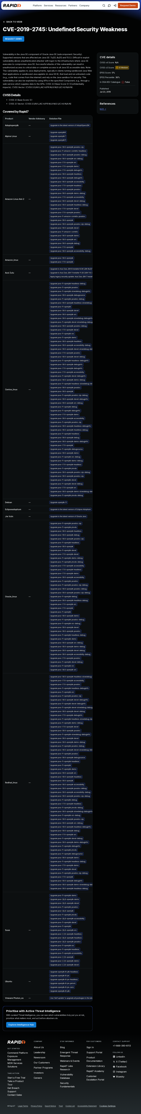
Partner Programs (43, 1067)
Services (48, 5)
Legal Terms (23, 1106)
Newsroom (39, 1057)
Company (84, 5)
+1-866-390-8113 (122, 1045)
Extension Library (95, 1066)
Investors (39, 1072)
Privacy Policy (36, 1106)
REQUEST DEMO (13, 39)
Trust (61, 1106)
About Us (39, 1047)
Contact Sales (14, 1095)
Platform (37, 5)
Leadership (39, 1052)
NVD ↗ (103, 109)
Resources (60, 5)
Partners (72, 5)
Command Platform (17, 1052)
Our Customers (42, 1062)
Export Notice (50, 1106)
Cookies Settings (107, 1106)
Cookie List (70, 1106)
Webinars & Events (70, 1061)
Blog (62, 1047)
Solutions (12, 1066)
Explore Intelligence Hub (21, 1024)
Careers (38, 1077)
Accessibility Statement (87, 1106)
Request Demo (128, 5)
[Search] (103, 5)
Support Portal (94, 1052)
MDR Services (14, 1063)
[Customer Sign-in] (114, 5)
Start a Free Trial (16, 1077)
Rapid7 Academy (95, 1071)
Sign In (90, 1047)
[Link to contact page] (109, 5)
